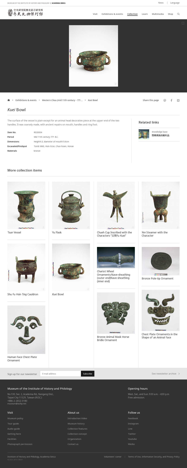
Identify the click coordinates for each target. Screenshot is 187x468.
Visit (95, 13)
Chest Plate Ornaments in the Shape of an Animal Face (160, 335)
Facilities (11, 438)
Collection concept (77, 433)
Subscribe (87, 373)
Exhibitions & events (112, 13)
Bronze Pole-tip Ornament (157, 278)
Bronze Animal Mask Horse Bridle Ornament (113, 338)
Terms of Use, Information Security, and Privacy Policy (154, 456)
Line (130, 428)
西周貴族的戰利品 (160, 135)
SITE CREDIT (18, 459)
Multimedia (158, 13)
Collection (132, 13)
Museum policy (15, 418)
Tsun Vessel (14, 232)
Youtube (132, 438)
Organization (74, 438)
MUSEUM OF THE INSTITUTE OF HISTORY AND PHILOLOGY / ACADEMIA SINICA (36, 3)
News (161, 2)
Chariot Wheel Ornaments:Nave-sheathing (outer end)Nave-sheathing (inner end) (113, 276)
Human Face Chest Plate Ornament (22, 358)
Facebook (133, 418)
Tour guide (13, 423)
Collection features (77, 428)
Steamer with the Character (155, 234)
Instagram (133, 423)
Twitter (132, 433)
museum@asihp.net (16, 403)
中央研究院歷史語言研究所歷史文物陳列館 (25, 12)
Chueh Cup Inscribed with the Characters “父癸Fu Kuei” (114, 234)
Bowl (93, 100)
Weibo (131, 444)
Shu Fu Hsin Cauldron (22, 294)
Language (175, 2)
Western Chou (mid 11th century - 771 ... (62, 100)
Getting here (14, 433)
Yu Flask (57, 232)
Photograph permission (19, 444)
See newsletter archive (164, 374)
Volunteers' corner (112, 456)
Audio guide (13, 428)
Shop (170, 13)
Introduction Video (77, 418)
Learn (145, 13)
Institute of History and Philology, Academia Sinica (31, 457)
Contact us (73, 444)
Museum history (76, 423)
